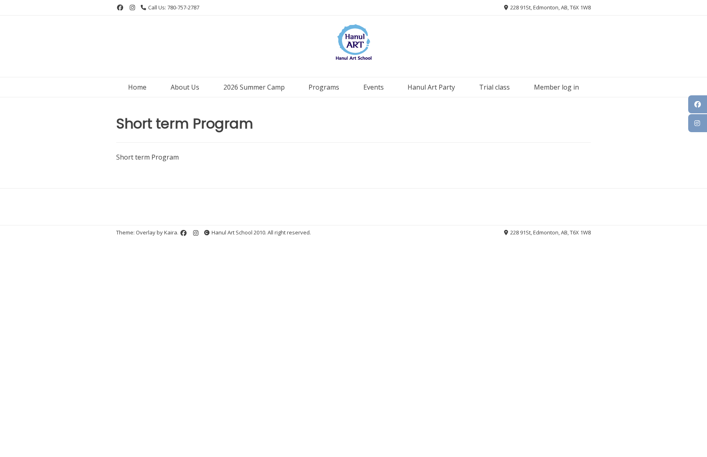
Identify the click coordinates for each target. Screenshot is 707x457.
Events (373, 87)
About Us (185, 87)
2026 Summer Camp (254, 87)
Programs (323, 87)
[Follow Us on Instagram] (132, 7)
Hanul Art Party (431, 87)
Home (137, 87)
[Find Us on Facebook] (120, 7)
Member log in (556, 87)
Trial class (494, 87)
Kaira (170, 232)
